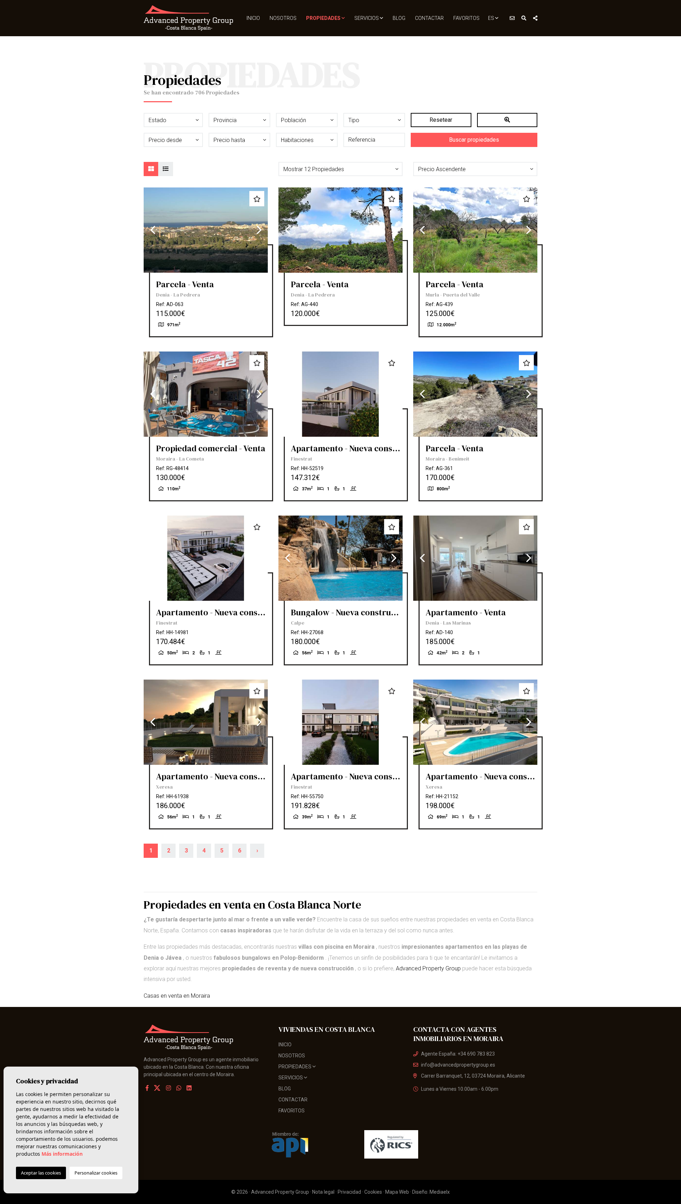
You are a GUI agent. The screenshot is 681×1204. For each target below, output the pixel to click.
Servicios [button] (367, 18)
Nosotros (283, 18)
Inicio (253, 18)
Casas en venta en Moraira (177, 995)
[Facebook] (147, 1088)
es (491, 18)
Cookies (373, 1192)
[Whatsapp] (178, 1088)
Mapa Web (397, 1192)
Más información (62, 1153)
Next (259, 230)
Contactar (429, 18)
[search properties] (523, 18)
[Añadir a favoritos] (256, 198)
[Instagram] (168, 1088)
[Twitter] (158, 1088)
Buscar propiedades (474, 139)
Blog (399, 18)
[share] (535, 18)
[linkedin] (189, 1088)
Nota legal (323, 1192)
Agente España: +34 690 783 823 (458, 1054)
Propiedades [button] (324, 18)
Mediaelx (440, 1192)
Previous (152, 230)
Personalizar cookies (95, 1173)
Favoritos (466, 18)
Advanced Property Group (428, 968)
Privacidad (349, 1192)
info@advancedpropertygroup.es (458, 1065)
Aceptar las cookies (41, 1173)
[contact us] (512, 18)
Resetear (441, 119)
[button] (340, 169)
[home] (189, 18)
